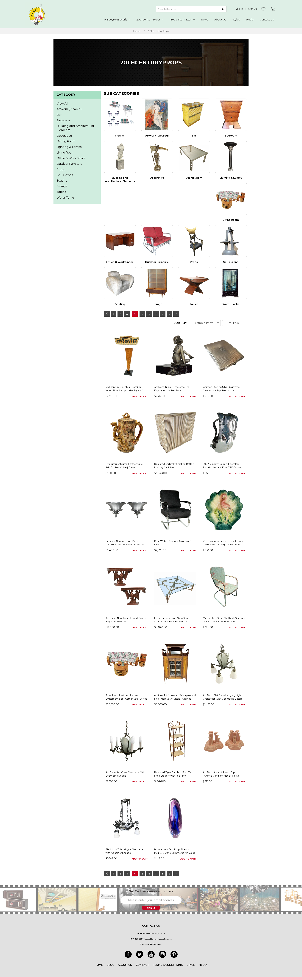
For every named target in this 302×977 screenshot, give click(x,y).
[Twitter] (139, 954)
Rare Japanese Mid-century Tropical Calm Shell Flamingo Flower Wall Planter (223, 545)
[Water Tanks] (231, 283)
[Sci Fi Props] (231, 241)
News (204, 19)
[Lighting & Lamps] (231, 157)
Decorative (64, 135)
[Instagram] (162, 954)
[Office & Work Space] (120, 241)
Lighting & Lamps (69, 147)
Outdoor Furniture (69, 163)
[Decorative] (157, 157)
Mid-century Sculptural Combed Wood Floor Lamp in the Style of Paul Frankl (124, 390)
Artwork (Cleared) (69, 109)
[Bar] (194, 115)
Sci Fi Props (65, 175)
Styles (236, 19)
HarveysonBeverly (116, 19)
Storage (62, 186)
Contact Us (267, 19)
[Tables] (194, 283)
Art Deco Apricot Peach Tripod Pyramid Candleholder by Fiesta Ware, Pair (221, 776)
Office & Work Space (71, 158)
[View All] (120, 115)
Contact (142, 964)
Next (176, 314)
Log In (239, 8)
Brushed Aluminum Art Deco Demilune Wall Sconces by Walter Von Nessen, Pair (125, 545)
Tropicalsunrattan (181, 19)
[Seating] (120, 283)
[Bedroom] (231, 115)
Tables (61, 192)
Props (61, 169)
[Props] (194, 241)
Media (250, 19)
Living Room (65, 152)
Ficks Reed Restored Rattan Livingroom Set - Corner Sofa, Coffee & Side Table (126, 699)
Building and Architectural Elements (75, 128)
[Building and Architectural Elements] (120, 157)
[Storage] (157, 283)
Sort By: (180, 323)
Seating (62, 180)
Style (191, 964)
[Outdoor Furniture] (157, 241)
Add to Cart (140, 396)
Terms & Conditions (168, 964)
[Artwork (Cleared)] (157, 115)
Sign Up (252, 8)
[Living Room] (231, 199)
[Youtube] (151, 954)
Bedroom (63, 120)
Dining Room (66, 141)
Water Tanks (66, 197)
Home (136, 31)
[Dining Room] (194, 157)
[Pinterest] (174, 954)
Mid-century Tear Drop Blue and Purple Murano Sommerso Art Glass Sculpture (174, 853)
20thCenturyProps (148, 19)
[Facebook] (128, 954)
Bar (59, 115)
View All (62, 103)
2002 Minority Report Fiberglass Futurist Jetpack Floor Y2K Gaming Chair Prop (222, 467)
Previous (107, 314)
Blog (110, 964)
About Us (220, 19)
